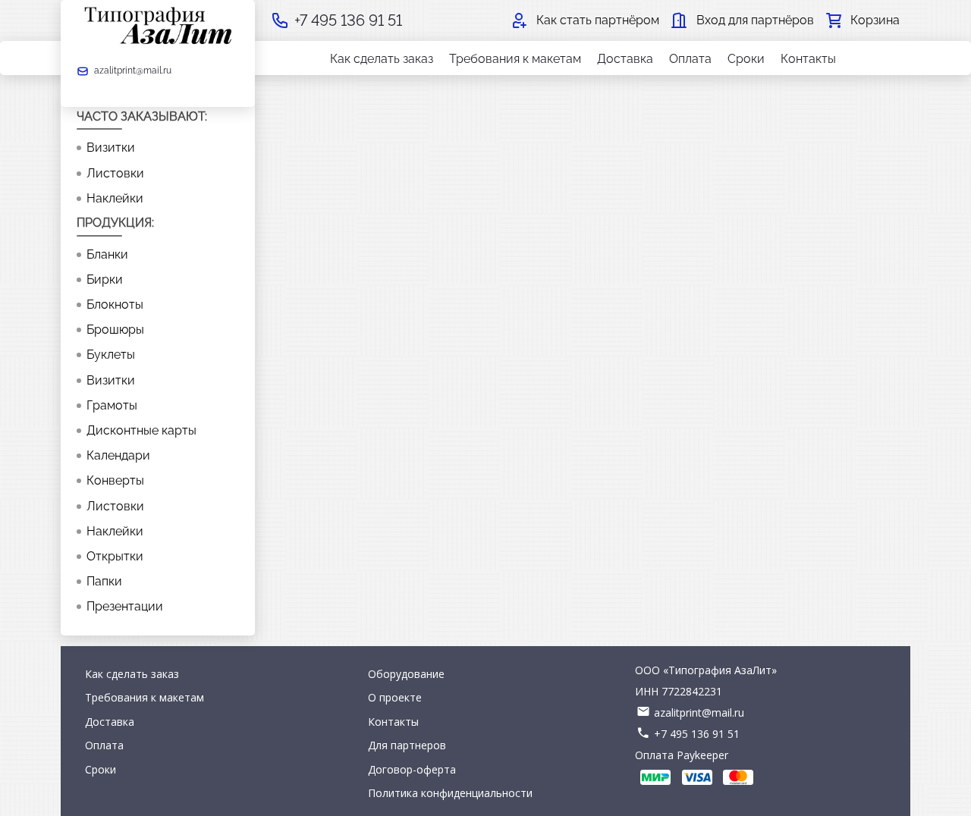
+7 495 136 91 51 (697, 734)
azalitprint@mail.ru (699, 712)
